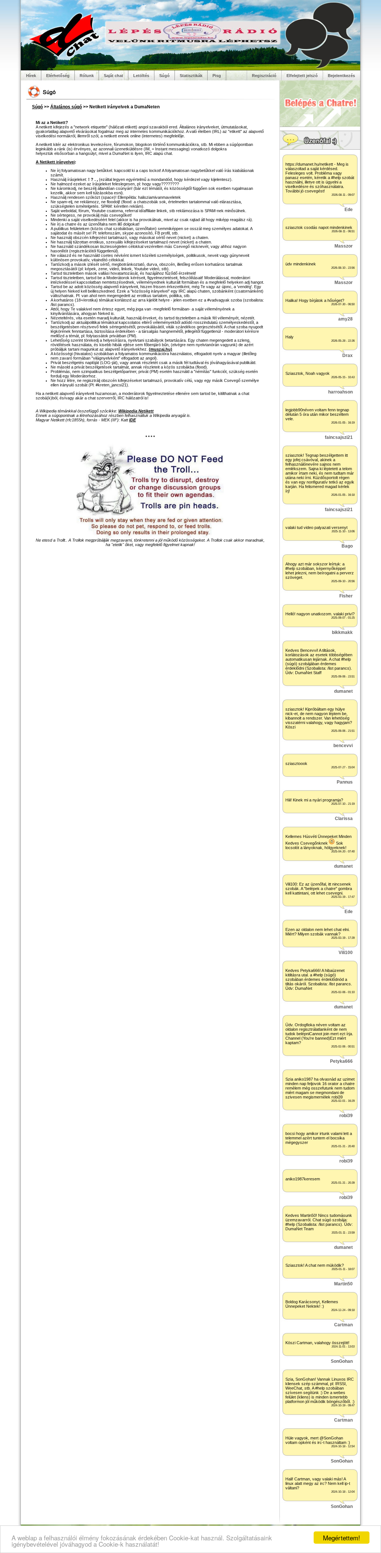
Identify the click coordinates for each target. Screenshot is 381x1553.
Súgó (164, 75)
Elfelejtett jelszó (302, 75)
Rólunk (87, 75)
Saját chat (113, 75)
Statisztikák (191, 75)
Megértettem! (341, 1537)
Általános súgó (66, 106)
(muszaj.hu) (160, 349)
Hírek (31, 75)
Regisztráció (264, 75)
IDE (132, 420)
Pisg (216, 75)
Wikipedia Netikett (136, 411)
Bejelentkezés (341, 75)
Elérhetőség (58, 75)
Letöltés (141, 75)
